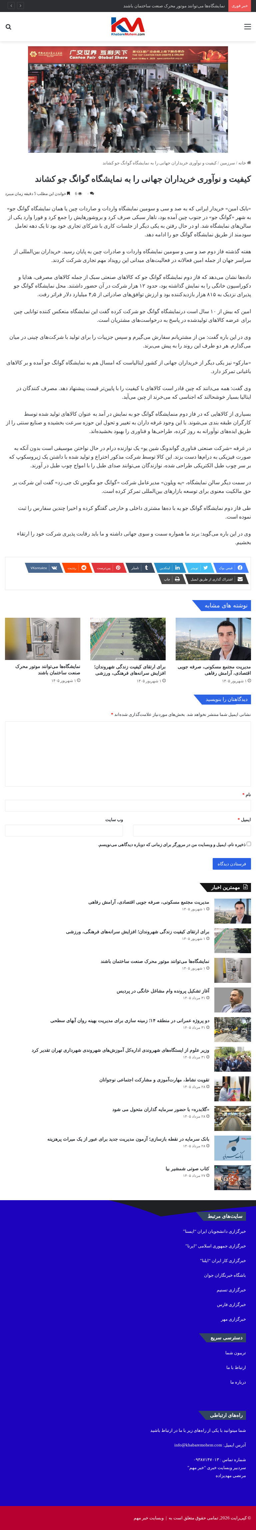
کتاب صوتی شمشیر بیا (186, 1168)
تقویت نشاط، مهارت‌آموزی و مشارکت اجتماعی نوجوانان (154, 1079)
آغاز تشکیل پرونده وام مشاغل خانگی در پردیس (163, 990)
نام (246, 794)
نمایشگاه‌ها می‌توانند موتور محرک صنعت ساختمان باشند (174, 5)
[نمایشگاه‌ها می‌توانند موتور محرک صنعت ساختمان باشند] (42, 639)
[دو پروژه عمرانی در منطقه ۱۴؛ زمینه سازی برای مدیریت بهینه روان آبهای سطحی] (232, 1029)
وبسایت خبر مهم (149, 1517)
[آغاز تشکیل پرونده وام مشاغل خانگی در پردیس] (232, 999)
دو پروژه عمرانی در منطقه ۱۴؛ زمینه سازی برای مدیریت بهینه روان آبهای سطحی (129, 1020)
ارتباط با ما (236, 1367)
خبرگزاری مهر (233, 1319)
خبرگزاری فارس (231, 1304)
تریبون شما (235, 1352)
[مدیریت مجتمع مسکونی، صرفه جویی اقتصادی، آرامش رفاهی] (213, 639)
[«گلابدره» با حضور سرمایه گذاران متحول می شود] (232, 1118)
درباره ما (238, 1382)
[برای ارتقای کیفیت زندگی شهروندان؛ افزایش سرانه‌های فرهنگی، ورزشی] (128, 639)
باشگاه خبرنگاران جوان (225, 1275)
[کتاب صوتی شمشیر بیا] (232, 1177)
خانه (242, 162)
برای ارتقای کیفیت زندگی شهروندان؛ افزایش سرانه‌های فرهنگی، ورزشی (137, 931)
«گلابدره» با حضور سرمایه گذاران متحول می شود (160, 1109)
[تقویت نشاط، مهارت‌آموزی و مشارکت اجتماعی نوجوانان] (232, 1088)
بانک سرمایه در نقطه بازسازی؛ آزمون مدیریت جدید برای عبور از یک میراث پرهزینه (128, 1139)
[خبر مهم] (128, 27)
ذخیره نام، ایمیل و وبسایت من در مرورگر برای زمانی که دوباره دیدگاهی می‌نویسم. (172, 844)
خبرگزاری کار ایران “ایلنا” (223, 1260)
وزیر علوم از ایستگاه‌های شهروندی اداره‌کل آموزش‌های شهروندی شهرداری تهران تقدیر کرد (120, 1050)
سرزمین (227, 162)
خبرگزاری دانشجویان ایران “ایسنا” (214, 1231)
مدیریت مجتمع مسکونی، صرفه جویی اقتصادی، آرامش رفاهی (148, 902)
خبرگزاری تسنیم (231, 1289)
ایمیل (244, 819)
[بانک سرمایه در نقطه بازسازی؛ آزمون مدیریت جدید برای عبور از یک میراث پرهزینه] (232, 1148)
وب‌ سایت (114, 819)
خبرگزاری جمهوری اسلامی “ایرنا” (215, 1245)
